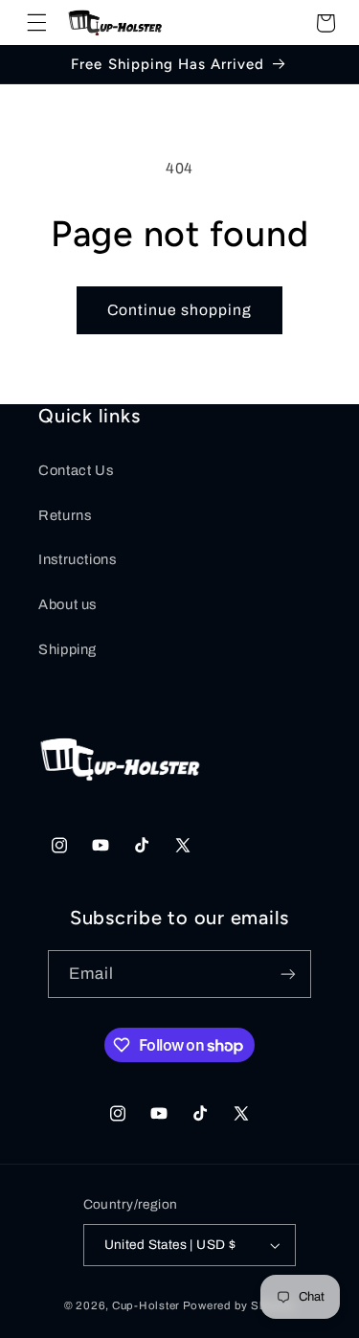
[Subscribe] (288, 973)
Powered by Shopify (239, 1305)
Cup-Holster (146, 1305)
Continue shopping (180, 310)
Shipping (67, 649)
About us (67, 604)
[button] (37, 23)
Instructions (77, 559)
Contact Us (75, 470)
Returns (64, 515)
